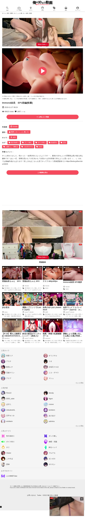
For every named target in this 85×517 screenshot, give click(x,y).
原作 (8, 13)
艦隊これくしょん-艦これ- (17, 13)
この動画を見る (42, 172)
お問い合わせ (31, 495)
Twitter (39, 495)
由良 (27, 13)
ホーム (4, 13)
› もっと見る (79, 383)
